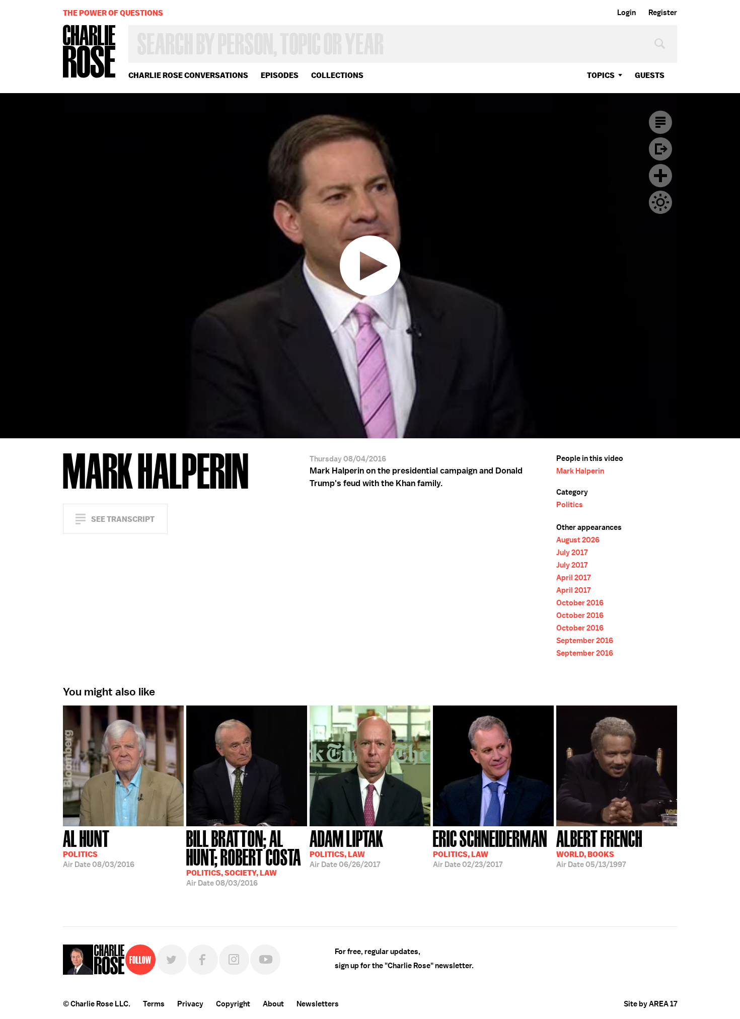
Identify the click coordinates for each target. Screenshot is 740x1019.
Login (626, 13)
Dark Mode (660, 202)
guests (649, 75)
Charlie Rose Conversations (188, 75)
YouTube (265, 960)
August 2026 (578, 540)
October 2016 (580, 603)
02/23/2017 (490, 848)
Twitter (172, 960)
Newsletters (318, 1004)
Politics (569, 505)
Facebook (203, 960)
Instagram (234, 960)
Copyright (233, 1004)
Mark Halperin (580, 471)
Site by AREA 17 (650, 1004)
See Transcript (123, 519)
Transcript (660, 122)
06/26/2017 (347, 848)
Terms (154, 1004)
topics (601, 75)
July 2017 (571, 552)
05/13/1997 (599, 848)
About (273, 1004)
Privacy (190, 1004)
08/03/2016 (98, 848)
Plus (660, 175)
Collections (337, 75)
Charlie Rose (89, 52)
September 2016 (584, 641)
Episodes (280, 75)
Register (662, 13)
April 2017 (573, 578)
